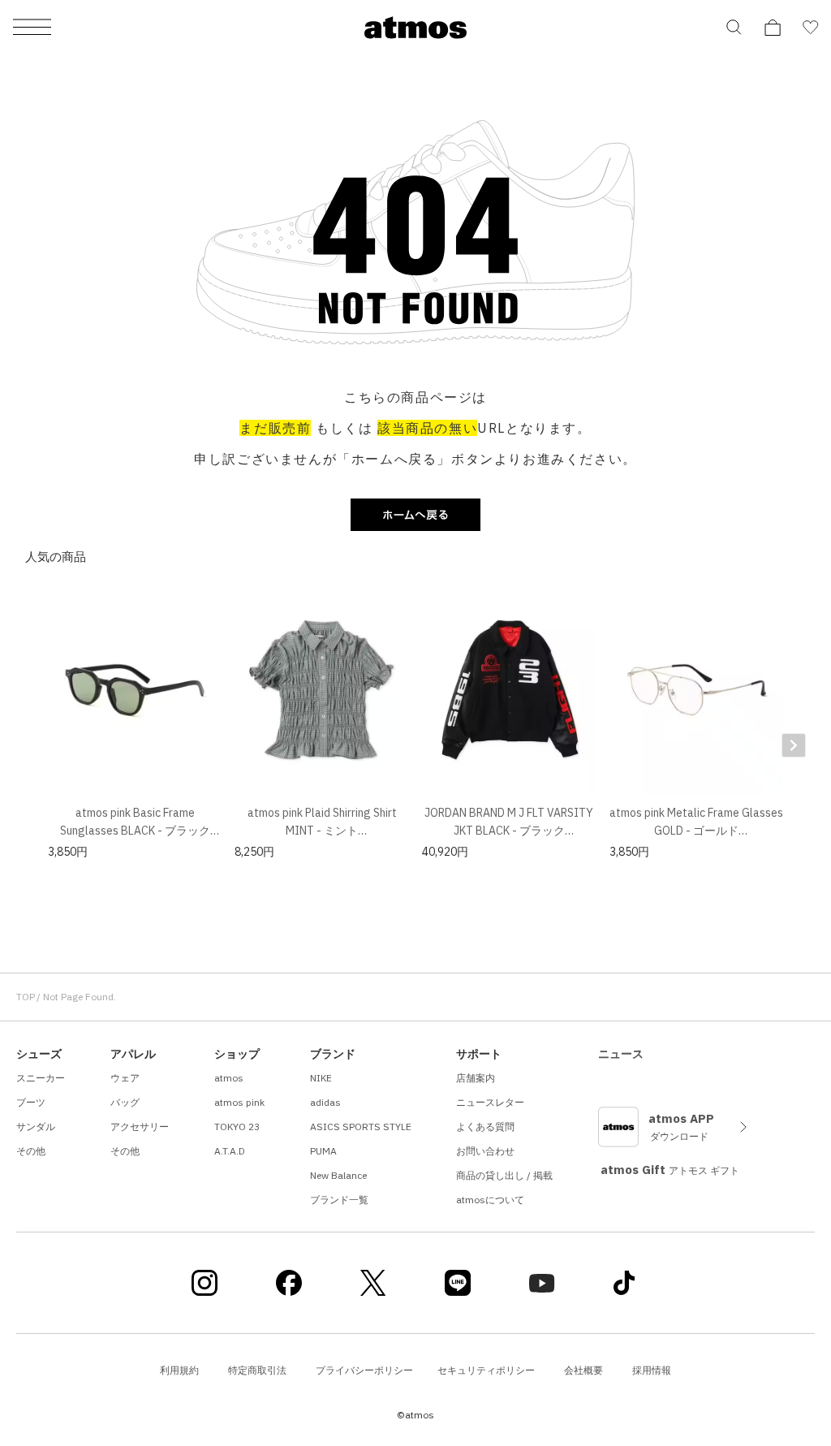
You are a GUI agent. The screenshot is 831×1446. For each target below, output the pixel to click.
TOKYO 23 (237, 1126)
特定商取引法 (257, 1370)
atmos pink (239, 1102)
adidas (325, 1102)
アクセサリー (139, 1126)
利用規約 (179, 1370)
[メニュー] (32, 28)
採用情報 (651, 1370)
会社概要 (583, 1370)
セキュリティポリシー (486, 1370)
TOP (25, 997)
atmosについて (490, 1199)
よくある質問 (485, 1126)
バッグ (125, 1102)
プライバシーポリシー (364, 1370)
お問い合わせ (485, 1151)
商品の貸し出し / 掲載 (504, 1175)
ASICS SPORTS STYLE (360, 1126)
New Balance (338, 1175)
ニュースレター (490, 1102)
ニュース (621, 1054)
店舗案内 (475, 1078)
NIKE (321, 1078)
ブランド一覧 (339, 1199)
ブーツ (30, 1102)
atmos (228, 1078)
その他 (30, 1151)
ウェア (125, 1078)
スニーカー (40, 1078)
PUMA (323, 1151)
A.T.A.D (229, 1151)
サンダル (35, 1126)
